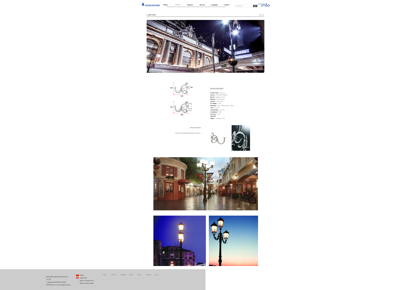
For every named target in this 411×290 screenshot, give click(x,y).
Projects (190, 5)
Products (177, 5)
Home (165, 5)
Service (202, 5)
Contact (226, 5)
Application (123, 274)
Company (214, 5)
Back (262, 15)
